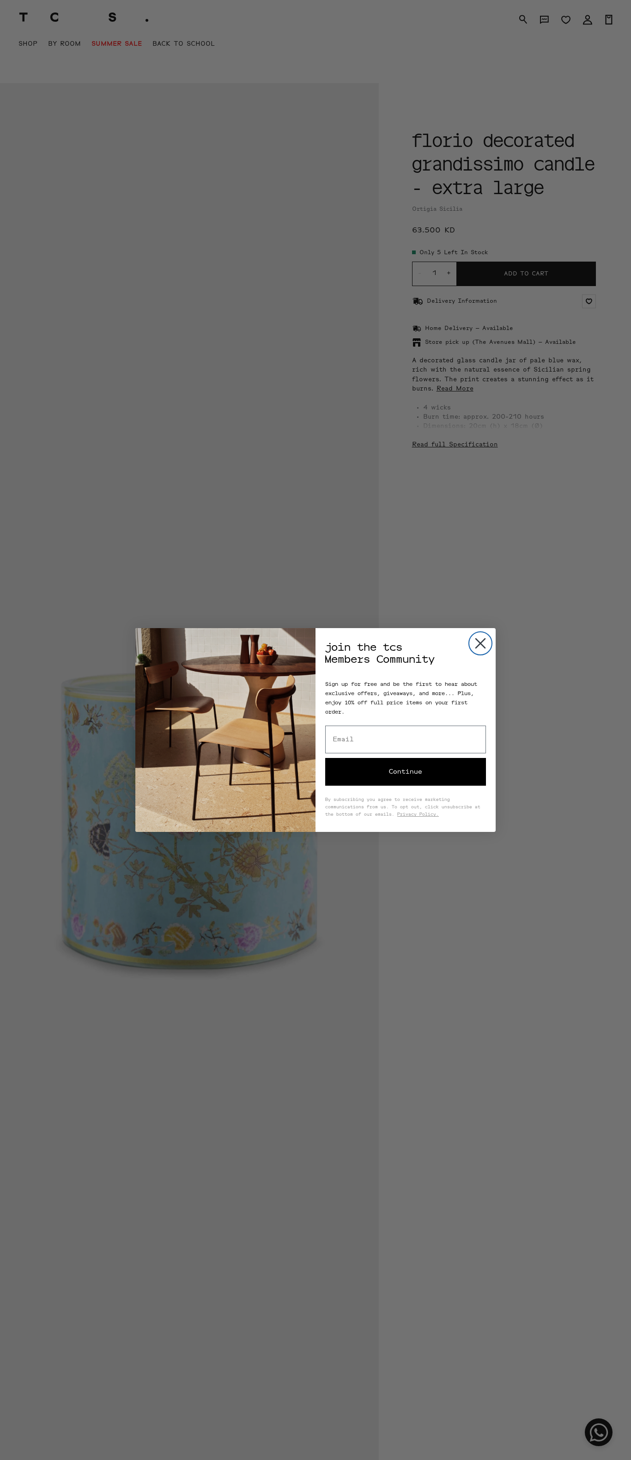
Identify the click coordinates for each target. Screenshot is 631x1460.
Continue (405, 772)
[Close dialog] (480, 643)
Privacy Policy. (418, 815)
